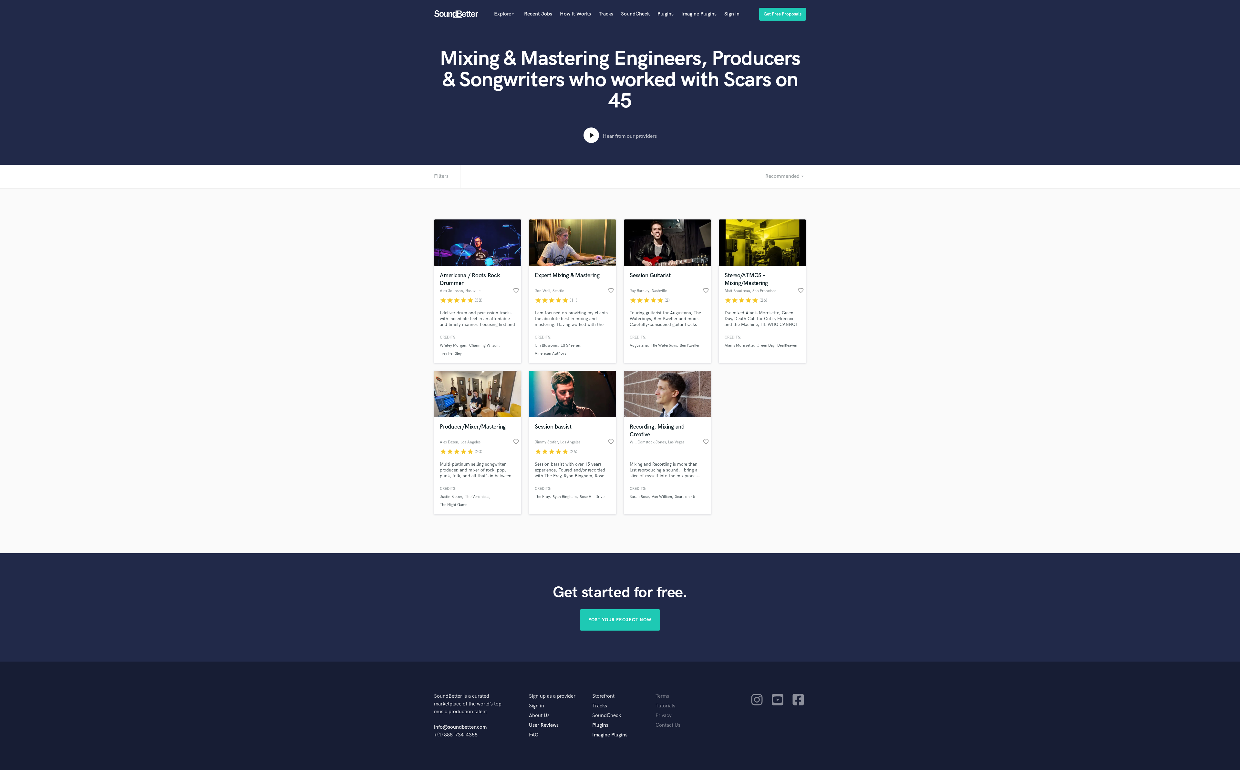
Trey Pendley (451, 353)
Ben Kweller (690, 345)
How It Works (575, 14)
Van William (662, 496)
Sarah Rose (639, 496)
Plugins (665, 14)
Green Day (765, 345)
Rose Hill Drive (592, 496)
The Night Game (453, 504)
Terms (662, 696)
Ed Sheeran (570, 345)
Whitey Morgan (453, 345)
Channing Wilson (484, 345)
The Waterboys (664, 345)
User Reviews (544, 725)
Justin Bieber (451, 496)
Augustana (639, 345)
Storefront (603, 696)
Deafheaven (787, 345)
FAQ (534, 735)
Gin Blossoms (546, 345)
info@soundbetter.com (460, 727)
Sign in (731, 14)
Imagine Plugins (699, 14)
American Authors (550, 353)
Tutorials (665, 706)
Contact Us (668, 725)
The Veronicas (477, 496)
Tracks (606, 14)
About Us (539, 716)
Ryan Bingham (565, 496)
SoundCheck (635, 14)
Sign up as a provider (552, 696)
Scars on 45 (685, 496)
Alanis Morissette (739, 345)
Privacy (664, 716)
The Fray (542, 496)
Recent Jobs (538, 14)
